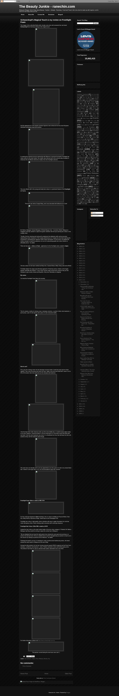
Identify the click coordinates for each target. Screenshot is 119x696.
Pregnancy (80, 173)
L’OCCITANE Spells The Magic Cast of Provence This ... (87, 308)
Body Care (90, 102)
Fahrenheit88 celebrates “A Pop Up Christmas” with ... (87, 288)
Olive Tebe (81, 166)
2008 (80, 411)
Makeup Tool (81, 155)
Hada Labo (93, 132)
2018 (80, 265)
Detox (94, 113)
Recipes (79, 178)
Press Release (39, 658)
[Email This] (27, 656)
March (82, 396)
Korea (97, 142)
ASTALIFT (84, 98)
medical (82, 158)
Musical (97, 161)
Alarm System (94, 94)
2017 (80, 268)
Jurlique (80, 140)
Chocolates (88, 105)
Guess (81, 132)
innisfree (94, 137)
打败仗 (83, 203)
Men (95, 158)
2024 (80, 251)
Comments (95, 215)
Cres (78, 113)
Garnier (79, 130)
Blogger (68, 692)
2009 (80, 408)
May (81, 391)
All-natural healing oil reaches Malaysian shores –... (86, 329)
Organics (79, 168)
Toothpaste (88, 197)
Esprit (78, 118)
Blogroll (60, 14)
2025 (80, 248)
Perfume (79, 171)
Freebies (92, 127)
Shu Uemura (91, 184)
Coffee (97, 106)
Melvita (89, 158)
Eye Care (84, 120)
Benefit (82, 102)
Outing (87, 168)
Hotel (78, 137)
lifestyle (80, 149)
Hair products (27, 658)
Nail (95, 163)
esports (95, 116)
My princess (84, 163)
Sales (97, 180)
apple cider (85, 97)
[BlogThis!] (29, 656)
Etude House (86, 118)
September (83, 381)
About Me (31, 14)
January (82, 401)
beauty (87, 100)
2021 (80, 258)
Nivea (92, 165)
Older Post (68, 673)
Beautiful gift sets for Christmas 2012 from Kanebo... (86, 297)
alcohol (79, 95)
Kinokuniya (89, 142)
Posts (94, 213)
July (81, 386)
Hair (78, 134)
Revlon (97, 178)
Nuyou (97, 165)
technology (79, 196)
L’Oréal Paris (89, 144)
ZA (92, 202)
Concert (94, 108)
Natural (79, 165)
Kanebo (86, 140)
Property (93, 175)
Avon (89, 98)
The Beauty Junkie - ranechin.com (47, 6)
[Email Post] (24, 656)
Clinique (91, 106)
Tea (95, 194)
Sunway (82, 191)
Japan (33, 658)
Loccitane (88, 151)
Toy (49, 658)
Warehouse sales (82, 200)
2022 (80, 256)
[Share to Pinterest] (34, 656)
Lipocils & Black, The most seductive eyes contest (87, 370)
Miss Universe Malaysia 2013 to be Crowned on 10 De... (87, 349)
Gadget (94, 129)
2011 (80, 404)
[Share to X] (30, 656)
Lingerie (93, 149)
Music (90, 161)
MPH (78, 161)
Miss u (88, 160)
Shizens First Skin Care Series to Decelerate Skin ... (86, 375)
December (83, 282)
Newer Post (24, 673)
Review (45, 658)
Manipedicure (81, 157)
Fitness (83, 124)
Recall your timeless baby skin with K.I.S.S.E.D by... (87, 334)
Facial (87, 122)
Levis (93, 147)
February (83, 398)
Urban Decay (94, 199)
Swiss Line (89, 193)
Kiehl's (97, 140)
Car (78, 103)
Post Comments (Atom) (49, 678)
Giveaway (87, 130)
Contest (91, 110)
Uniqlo (86, 199)
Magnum (89, 152)
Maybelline (96, 157)
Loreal (97, 151)
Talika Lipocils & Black (86, 362)
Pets (87, 171)
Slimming (90, 188)
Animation (86, 95)
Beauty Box (95, 100)
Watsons (93, 200)
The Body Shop (88, 196)
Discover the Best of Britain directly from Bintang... (86, 318)
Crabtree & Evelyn (93, 111)
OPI (87, 166)
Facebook (79, 122)
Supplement (80, 193)
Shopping (80, 184)
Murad (83, 161)
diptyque (94, 114)
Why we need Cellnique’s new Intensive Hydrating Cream (87, 313)
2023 (80, 253)
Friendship (79, 129)
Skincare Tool (82, 188)
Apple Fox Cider (93, 97)
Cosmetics (80, 111)
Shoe (93, 182)
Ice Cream (86, 137)
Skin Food (96, 186)
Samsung (82, 181)
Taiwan (97, 193)
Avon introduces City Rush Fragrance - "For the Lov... (87, 339)
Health (87, 136)
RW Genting (89, 180)
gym (87, 132)
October (82, 379)
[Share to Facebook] (32, 656)
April (81, 393)
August (82, 384)
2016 (80, 270)
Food (96, 124)
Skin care (84, 186)
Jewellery (96, 139)
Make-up (91, 154)
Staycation (96, 190)
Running (81, 180)
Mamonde (92, 155)
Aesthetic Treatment (82, 94)
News (85, 165)
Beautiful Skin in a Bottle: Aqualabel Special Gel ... (87, 366)
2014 (80, 275)
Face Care (93, 120)
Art (78, 98)
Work (78, 202)
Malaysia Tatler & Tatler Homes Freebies (86, 292)
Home (22, 14)
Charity (92, 103)
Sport (81, 190)
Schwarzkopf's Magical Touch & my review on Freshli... (87, 354)
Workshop (85, 202)
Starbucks (88, 190)
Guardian (96, 130)
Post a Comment (27, 666)
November (83, 284)
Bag (81, 100)
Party (93, 169)
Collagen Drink (84, 108)
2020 (80, 260)
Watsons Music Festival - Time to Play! (87, 344)
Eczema (79, 116)
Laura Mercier (84, 147)
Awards (96, 98)
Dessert (86, 113)
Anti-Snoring (94, 95)
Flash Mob (89, 124)
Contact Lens (81, 110)
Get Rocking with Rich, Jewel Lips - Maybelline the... (87, 323)
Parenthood (81, 169)
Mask (89, 157)
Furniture (87, 129)
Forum (84, 127)
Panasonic (94, 168)
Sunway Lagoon (91, 191)
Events (96, 118)
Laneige (96, 145)
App (78, 97)
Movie (94, 160)
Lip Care (79, 151)
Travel (79, 199)
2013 (80, 277)
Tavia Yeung (88, 194)
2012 (80, 280)
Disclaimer (51, 14)
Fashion (96, 122)
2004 (80, 413)
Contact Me (41, 14)
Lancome (88, 145)
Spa (97, 188)
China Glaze (80, 105)
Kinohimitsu (82, 142)
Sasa (88, 181)
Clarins (95, 105)
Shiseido (85, 182)
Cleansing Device (81, 106)
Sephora (95, 181)
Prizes (84, 175)
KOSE (82, 144)
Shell (78, 182)
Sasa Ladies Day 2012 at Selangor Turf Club (87, 358)
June (82, 389)
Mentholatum (80, 160)
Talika (81, 194)
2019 (80, 263)
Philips (93, 171)
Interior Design (80, 139)
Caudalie (85, 103)
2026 (80, 246)
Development (80, 114)
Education (87, 116)
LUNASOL (82, 152)
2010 (80, 406)
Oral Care (93, 166)
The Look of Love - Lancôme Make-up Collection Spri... (86, 302)
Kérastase (92, 140)
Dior (88, 114)
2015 (80, 272)
